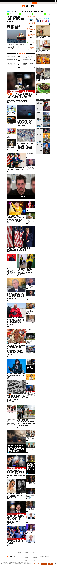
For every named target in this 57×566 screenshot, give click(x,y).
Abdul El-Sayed (29, 11)
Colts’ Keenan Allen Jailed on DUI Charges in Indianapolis (11, 113)
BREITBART (30, 6)
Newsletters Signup (35, 557)
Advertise (26, 557)
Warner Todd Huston (30, 472)
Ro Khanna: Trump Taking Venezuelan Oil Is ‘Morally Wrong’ (30, 509)
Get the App (34, 555)
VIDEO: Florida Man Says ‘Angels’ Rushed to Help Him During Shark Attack (28, 60)
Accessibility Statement (20, 556)
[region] (28, 563)
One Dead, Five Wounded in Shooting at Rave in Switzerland (30, 341)
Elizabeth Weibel (29, 396)
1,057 (27, 533)
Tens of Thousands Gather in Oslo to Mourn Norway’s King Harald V (11, 266)
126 (7, 421)
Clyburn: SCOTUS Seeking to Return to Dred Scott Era (12, 56)
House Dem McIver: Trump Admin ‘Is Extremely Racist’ (30, 532)
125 (27, 288)
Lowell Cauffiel (19, 426)
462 (27, 397)
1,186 (7, 498)
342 (27, 313)
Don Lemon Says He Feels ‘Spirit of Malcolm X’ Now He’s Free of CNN (15, 495)
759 (17, 427)
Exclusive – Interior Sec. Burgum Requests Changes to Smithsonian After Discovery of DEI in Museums (16, 473)
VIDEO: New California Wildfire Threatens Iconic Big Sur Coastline (12, 67)
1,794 (7, 251)
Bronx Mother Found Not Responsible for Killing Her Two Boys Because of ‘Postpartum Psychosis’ (11, 424)
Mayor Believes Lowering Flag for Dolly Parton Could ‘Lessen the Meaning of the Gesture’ (28, 67)
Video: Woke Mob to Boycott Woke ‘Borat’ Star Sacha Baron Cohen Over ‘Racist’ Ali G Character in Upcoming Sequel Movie (31, 467)
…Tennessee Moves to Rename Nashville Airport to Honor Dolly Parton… (30, 209)
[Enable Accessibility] (56, 1)
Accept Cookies (50, 563)
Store (33, 552)
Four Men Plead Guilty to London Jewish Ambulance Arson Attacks (30, 438)
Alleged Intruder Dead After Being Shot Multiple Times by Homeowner (11, 147)
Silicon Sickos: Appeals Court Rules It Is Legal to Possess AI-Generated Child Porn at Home (25, 123)
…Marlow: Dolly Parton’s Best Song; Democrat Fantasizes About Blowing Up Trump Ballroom (30, 221)
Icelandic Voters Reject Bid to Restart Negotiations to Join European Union (30, 353)
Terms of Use (27, 552)
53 (7, 274)
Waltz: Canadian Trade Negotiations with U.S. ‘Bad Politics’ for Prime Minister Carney (30, 154)
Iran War (18, 11)
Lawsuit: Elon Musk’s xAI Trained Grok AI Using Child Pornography (31, 29)
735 (7, 378)
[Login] (53, 1)
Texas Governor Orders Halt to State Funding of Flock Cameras (30, 368)
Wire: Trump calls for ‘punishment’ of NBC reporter (31, 47)
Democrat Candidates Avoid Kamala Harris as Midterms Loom (16, 375)
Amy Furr (31, 25)
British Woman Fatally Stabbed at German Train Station (15, 353)
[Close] (56, 563)
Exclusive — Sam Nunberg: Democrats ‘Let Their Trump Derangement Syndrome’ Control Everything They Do (30, 394)
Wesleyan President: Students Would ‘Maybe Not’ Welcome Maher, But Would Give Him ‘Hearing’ (30, 483)
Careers (26, 560)
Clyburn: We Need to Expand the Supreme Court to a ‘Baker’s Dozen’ (30, 286)
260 (27, 473)
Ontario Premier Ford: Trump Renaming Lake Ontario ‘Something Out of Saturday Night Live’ (30, 168)
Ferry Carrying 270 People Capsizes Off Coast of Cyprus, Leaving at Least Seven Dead (30, 330)
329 (7, 348)
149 (27, 452)
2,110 (8, 452)
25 (7, 114)
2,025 (27, 511)
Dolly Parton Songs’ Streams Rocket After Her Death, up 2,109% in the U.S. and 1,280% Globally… (16, 218)
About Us (19, 554)
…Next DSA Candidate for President (15, 542)
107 (7, 222)
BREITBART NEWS (12, 556)
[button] (2, 1)
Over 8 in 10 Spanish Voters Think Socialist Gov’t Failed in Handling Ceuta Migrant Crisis (11, 262)
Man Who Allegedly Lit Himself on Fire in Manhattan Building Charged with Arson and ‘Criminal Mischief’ (11, 413)
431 (27, 522)
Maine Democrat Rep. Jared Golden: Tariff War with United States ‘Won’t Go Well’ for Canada (30, 311)
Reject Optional (44, 563)
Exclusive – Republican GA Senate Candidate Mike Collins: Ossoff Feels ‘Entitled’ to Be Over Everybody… (15, 519)
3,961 (7, 102)
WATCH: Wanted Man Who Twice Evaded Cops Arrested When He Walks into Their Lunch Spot (11, 419)
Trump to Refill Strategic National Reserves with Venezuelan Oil (18, 249)
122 (27, 223)
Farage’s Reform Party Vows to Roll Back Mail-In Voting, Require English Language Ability (30, 450)
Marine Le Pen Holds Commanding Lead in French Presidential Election (16, 345)
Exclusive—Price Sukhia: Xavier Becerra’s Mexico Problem (30, 382)
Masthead (19, 552)
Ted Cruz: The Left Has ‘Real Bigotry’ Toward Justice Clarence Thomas (30, 298)
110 (7, 268)
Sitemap (34, 560)
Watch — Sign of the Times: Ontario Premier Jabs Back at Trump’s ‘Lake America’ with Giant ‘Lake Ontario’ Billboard (15, 321)
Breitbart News (31, 49)
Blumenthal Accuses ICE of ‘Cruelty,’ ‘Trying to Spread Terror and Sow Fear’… (12, 63)
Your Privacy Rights (37, 563)
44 (7, 137)
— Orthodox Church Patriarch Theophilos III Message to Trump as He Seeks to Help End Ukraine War (20, 97)
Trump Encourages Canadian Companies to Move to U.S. (16, 169)
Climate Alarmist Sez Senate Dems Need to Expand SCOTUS (30, 521)
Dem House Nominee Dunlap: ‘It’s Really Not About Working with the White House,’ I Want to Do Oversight (30, 543)
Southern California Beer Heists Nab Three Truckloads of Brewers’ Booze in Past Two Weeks (25, 146)
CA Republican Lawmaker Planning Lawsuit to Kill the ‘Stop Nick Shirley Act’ (28, 56)
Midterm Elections (36, 11)
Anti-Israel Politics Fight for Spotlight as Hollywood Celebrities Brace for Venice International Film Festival (11, 272)
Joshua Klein (9, 48)
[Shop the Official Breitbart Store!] (46, 19)
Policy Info (19, 558)
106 (17, 150)
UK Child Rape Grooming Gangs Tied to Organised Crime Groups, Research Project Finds (24, 271)
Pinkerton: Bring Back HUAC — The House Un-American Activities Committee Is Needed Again (16, 398)
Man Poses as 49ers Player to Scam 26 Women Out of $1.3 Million (11, 135)
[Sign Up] (34, 3)
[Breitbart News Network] (37, 19)
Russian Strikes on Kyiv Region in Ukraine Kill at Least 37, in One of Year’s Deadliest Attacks (16, 448)
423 (27, 440)
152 (17, 275)
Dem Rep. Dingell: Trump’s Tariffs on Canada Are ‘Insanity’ (30, 323)
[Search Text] (51, 1)
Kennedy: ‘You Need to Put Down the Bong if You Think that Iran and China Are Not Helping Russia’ (16, 296)
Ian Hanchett (29, 497)
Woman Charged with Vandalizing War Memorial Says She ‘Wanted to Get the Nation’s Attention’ (26, 422)
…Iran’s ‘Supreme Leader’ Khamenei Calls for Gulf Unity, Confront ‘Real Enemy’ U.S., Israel (31, 17)
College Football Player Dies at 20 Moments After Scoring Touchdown (12, 60)
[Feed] (48, 556)
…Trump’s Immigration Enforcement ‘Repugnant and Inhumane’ (28, 63)
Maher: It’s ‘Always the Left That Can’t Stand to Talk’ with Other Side (30, 495)
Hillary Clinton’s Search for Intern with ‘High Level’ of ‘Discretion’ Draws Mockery (31, 23)
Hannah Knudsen (10, 544)
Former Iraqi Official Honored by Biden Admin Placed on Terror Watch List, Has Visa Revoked (31, 35)
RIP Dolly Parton (13, 11)
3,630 (27, 383)
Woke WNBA (41, 11)
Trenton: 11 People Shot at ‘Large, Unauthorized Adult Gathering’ (11, 124)
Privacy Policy (27, 554)
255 (7, 545)
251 (7, 524)
